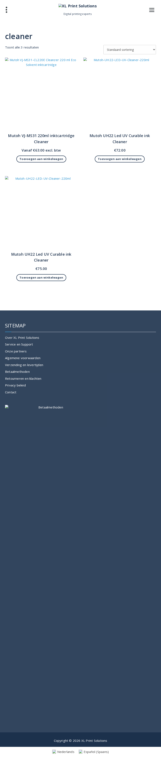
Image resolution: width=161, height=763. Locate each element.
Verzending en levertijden (24, 365)
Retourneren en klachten (23, 378)
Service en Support (19, 344)
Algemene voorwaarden (22, 358)
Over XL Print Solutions (22, 337)
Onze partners (16, 351)
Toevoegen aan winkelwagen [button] (41, 159)
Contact (10, 392)
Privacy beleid (15, 385)
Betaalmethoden (17, 371)
